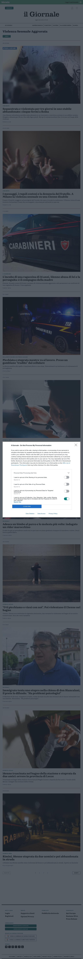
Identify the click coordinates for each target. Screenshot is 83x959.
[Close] (76, 445)
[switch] (66, 477)
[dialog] (41, 479)
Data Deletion (30, 513)
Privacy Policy (53, 513)
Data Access (41, 513)
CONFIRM (27, 506)
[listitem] (41, 473)
